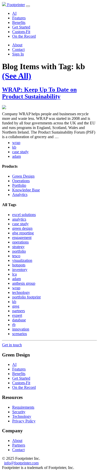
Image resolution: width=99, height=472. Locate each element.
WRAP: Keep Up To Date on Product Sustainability (39, 93)
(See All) (16, 75)
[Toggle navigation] (28, 6)
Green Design (23, 176)
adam (16, 156)
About (17, 45)
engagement (21, 237)
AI (14, 13)
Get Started (21, 27)
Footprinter (15, 5)
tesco (16, 256)
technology (21, 292)
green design (22, 228)
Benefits (18, 22)
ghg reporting (23, 233)
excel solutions (24, 214)
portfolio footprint (26, 297)
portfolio (19, 251)
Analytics (19, 194)
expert (17, 315)
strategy (18, 247)
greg (15, 306)
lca (14, 274)
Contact (18, 49)
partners (18, 311)
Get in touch (12, 345)
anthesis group (23, 283)
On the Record (24, 36)
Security (18, 412)
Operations (21, 181)
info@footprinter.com (21, 463)
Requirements (23, 407)
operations (20, 242)
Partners (18, 445)
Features (19, 18)
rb (13, 324)
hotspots (18, 265)
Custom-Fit (21, 32)
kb (14, 147)
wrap (16, 142)
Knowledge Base (26, 190)
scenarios (19, 334)
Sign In (18, 54)
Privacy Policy (24, 421)
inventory (19, 269)
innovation (20, 329)
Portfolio (19, 185)
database (19, 320)
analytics (19, 219)
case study (20, 152)
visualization (22, 260)
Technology (21, 416)
